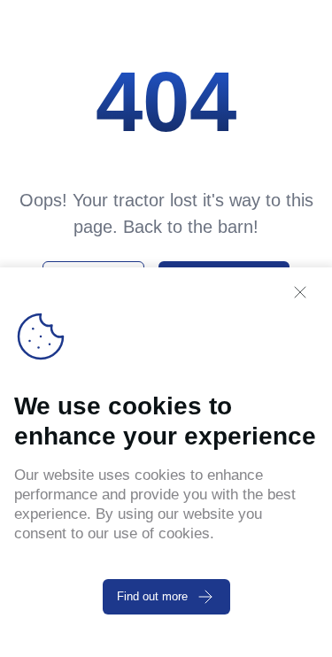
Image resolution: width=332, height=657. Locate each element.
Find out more (152, 596)
